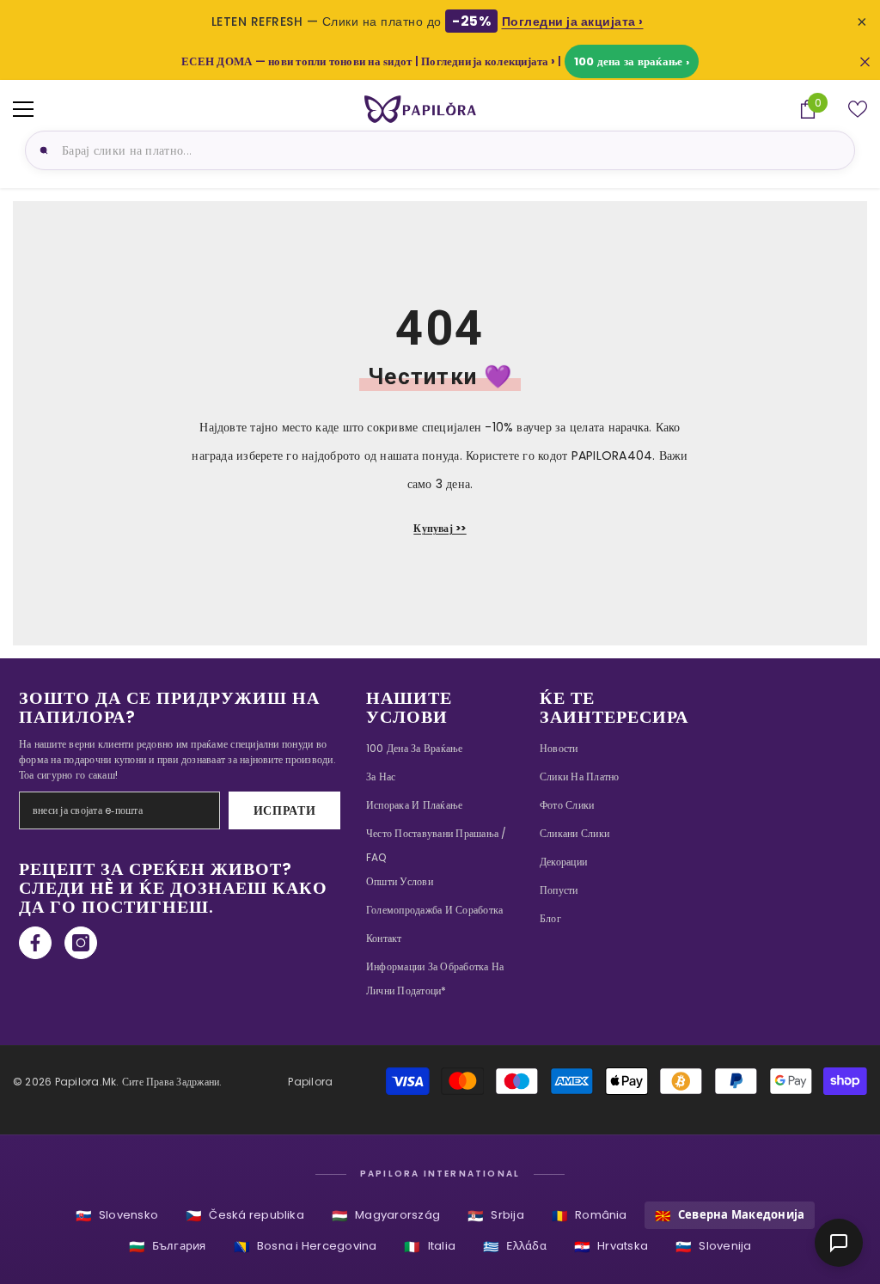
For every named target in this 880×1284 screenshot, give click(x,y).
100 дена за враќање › (631, 61)
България (167, 1247)
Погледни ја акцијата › (573, 21)
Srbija (496, 1216)
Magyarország (386, 1216)
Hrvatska (611, 1247)
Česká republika (245, 1216)
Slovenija (713, 1247)
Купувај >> (439, 528)
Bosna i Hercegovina (305, 1247)
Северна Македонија (730, 1216)
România (589, 1216)
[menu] (23, 109)
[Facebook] (35, 942)
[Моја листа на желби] (857, 109)
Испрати (285, 810)
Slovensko (117, 1216)
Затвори (865, 61)
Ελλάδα (515, 1247)
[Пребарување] (41, 150)
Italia (429, 1247)
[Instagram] (80, 942)
